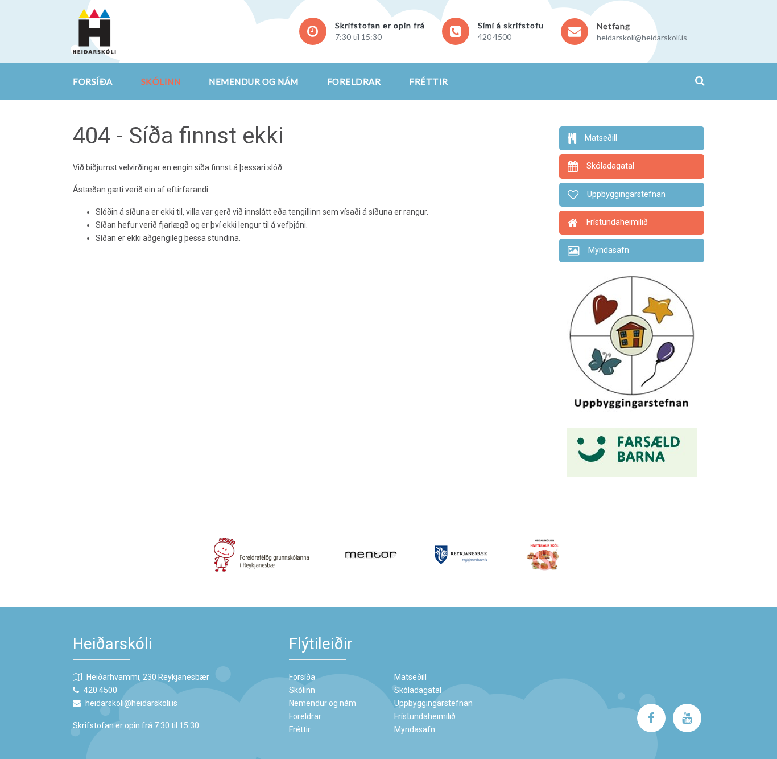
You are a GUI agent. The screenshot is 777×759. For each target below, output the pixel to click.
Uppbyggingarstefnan (433, 703)
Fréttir (428, 81)
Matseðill (410, 677)
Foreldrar (354, 81)
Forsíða (93, 81)
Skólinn (161, 81)
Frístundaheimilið (425, 716)
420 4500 (494, 37)
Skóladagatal (417, 690)
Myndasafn (414, 729)
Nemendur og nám (254, 81)
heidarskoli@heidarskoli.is (642, 37)
